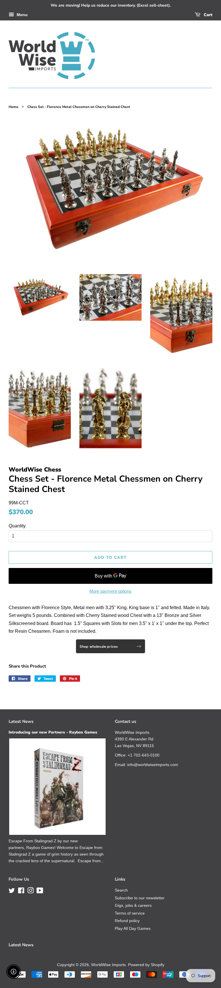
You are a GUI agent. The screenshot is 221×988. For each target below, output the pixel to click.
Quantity (17, 525)
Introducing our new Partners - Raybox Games (53, 732)
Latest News (21, 721)
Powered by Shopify (146, 965)
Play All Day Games (132, 928)
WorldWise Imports (108, 965)
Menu (22, 14)
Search (121, 890)
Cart (207, 15)
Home (13, 107)
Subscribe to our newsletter (140, 898)
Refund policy (127, 921)
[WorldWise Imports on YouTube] (40, 892)
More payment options (110, 591)
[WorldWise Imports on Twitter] (12, 892)
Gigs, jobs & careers (133, 905)
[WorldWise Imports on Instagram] (30, 892)
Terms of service (130, 913)
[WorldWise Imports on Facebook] (21, 892)
